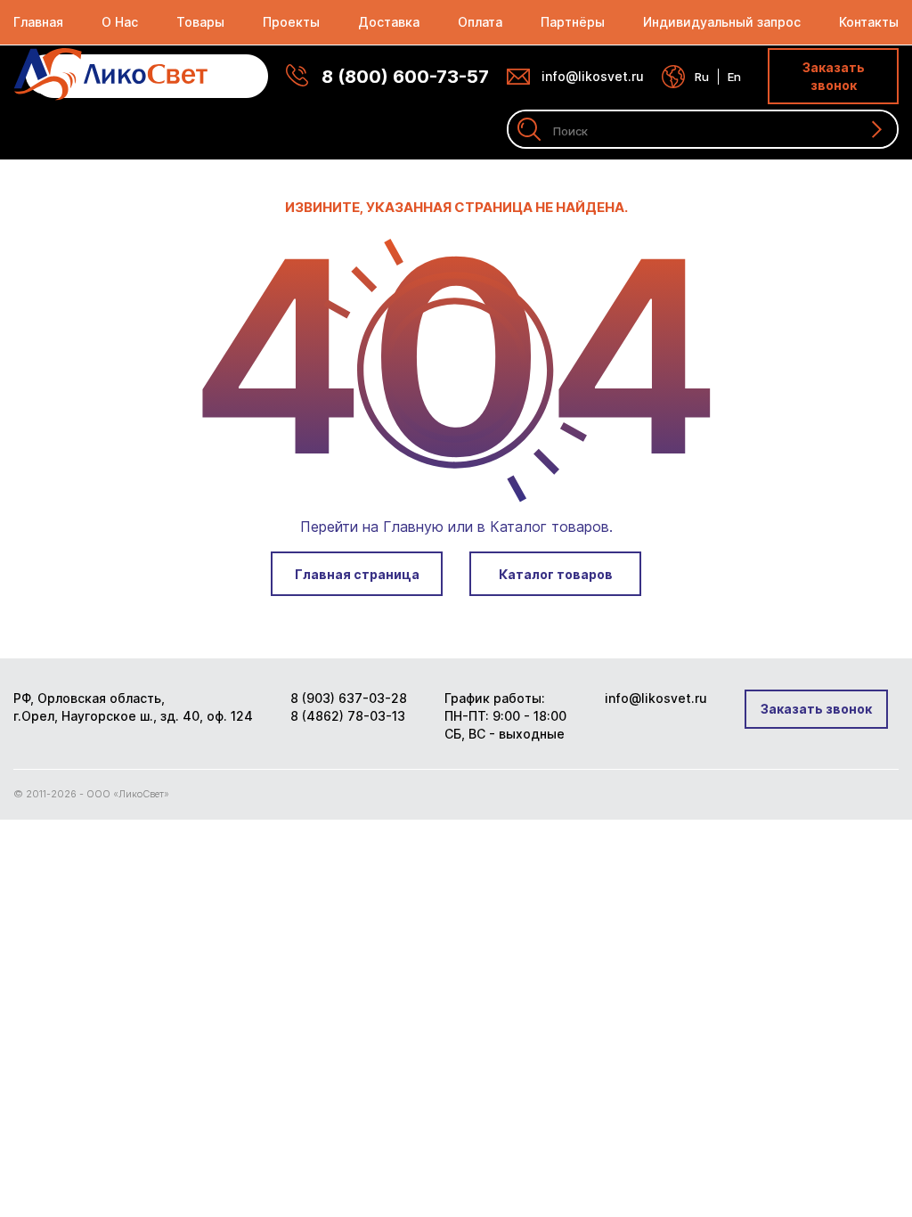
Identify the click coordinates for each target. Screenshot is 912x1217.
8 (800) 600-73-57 (405, 76)
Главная (38, 21)
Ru (702, 76)
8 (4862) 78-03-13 (347, 715)
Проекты (291, 21)
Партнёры (573, 21)
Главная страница (357, 574)
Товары (200, 21)
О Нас (120, 21)
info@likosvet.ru (593, 76)
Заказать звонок (833, 76)
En (734, 76)
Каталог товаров (556, 574)
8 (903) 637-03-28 (348, 698)
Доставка (388, 21)
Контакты (869, 21)
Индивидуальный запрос (722, 21)
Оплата (480, 21)
